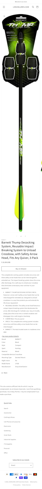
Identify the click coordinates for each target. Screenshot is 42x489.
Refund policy (33, 482)
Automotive (7, 413)
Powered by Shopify (23, 482)
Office (6, 453)
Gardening (7, 430)
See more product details (10, 336)
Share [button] (5, 373)
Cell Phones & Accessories (12, 422)
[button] (4, 7)
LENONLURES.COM (13, 482)
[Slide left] (17, 236)
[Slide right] (25, 236)
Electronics (7, 426)
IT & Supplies (8, 444)
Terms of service (26, 485)
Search (6, 408)
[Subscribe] (31, 465)
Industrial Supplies (10, 439)
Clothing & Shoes (9, 417)
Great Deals (7, 435)
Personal (7, 448)
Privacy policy (17, 485)
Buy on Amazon (21, 269)
